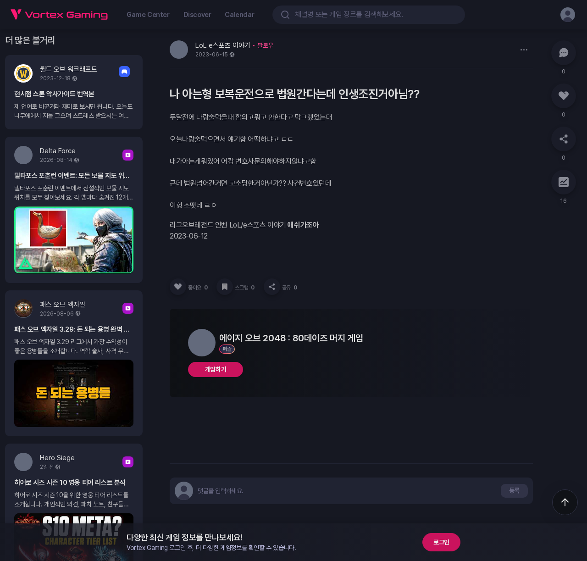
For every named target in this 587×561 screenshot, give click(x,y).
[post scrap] (224, 286)
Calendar (239, 15)
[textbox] (221, 490)
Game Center (148, 15)
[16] (563, 182)
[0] (563, 52)
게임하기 (215, 369)
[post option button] (524, 49)
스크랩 (244, 287)
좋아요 (197, 287)
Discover (197, 15)
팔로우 (265, 45)
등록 (514, 490)
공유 (289, 287)
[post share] (272, 286)
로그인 (441, 542)
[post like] (178, 286)
